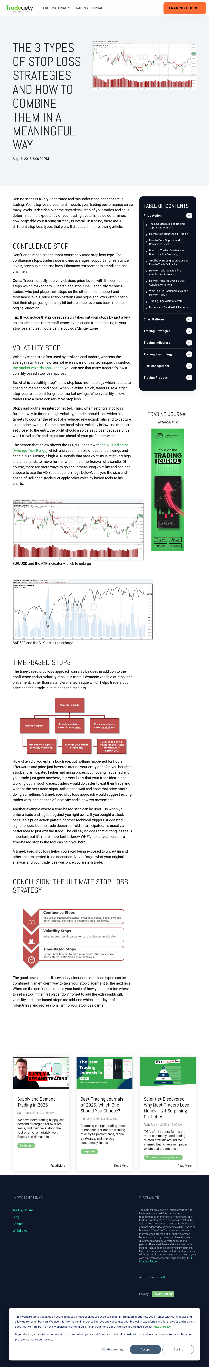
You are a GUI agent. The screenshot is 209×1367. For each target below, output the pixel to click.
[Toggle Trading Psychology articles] (189, 354)
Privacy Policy (162, 1326)
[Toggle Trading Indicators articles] (189, 343)
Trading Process (155, 377)
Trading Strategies (156, 331)
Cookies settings (112, 1349)
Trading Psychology (157, 354)
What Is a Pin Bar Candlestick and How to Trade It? (168, 292)
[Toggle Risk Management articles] (189, 366)
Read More (58, 1165)
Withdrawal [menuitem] (20, 1231)
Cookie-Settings (163, 1294)
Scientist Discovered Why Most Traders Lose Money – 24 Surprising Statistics (166, 1108)
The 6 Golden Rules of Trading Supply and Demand (167, 225)
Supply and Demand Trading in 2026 (36, 1102)
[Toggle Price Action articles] (189, 215)
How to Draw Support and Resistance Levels (164, 242)
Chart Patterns (154, 319)
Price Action (152, 215)
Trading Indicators (156, 343)
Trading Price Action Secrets (165, 300)
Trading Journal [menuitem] (23, 1210)
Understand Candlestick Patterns (168, 307)
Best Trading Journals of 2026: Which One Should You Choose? (102, 1105)
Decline (178, 1349)
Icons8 (161, 1277)
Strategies (26, 1145)
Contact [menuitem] (18, 1224)
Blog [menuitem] (16, 1217)
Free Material (55, 8)
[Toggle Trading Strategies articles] (189, 331)
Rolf (20, 1112)
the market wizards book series (38, 368)
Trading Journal (88, 8)
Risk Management (156, 366)
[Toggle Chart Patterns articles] (189, 319)
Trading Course (185, 8)
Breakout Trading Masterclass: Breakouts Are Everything (167, 252)
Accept (145, 1349)
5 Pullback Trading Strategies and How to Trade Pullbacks (169, 262)
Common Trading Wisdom (163, 1157)
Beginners (89, 1151)
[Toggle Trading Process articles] (189, 377)
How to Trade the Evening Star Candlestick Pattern (167, 282)
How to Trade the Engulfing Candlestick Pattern (165, 272)
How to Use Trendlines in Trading (168, 233)
